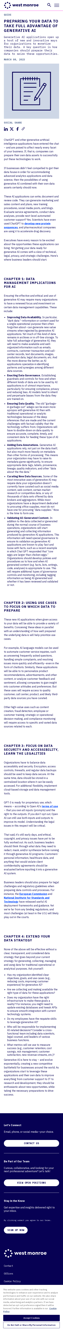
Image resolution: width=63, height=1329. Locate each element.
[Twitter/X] (12, 129)
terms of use (50, 806)
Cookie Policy (12, 1281)
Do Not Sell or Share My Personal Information (31, 1325)
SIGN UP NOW (15, 1230)
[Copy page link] (23, 129)
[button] (49, 5)
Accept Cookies (31, 1318)
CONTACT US (31, 1143)
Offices (8, 1273)
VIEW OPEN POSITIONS (31, 1182)
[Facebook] (17, 129)
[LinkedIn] (6, 129)
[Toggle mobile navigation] (56, 5)
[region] (31, 1307)
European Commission (33, 894)
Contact (8, 1265)
